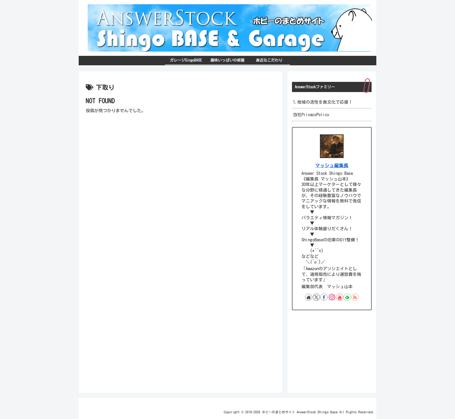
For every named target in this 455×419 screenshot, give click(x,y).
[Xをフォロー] (316, 297)
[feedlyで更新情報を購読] (347, 297)
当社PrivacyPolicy (311, 114)
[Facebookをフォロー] (324, 297)
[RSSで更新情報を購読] (355, 297)
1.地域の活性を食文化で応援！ (323, 102)
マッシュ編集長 (331, 165)
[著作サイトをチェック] (308, 297)
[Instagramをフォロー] (331, 297)
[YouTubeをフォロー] (339, 297)
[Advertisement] (180, 147)
